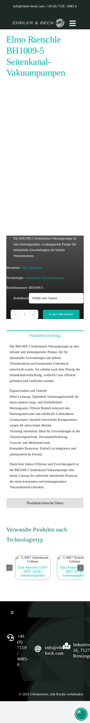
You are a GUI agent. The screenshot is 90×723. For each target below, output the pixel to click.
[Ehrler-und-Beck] (38, 18)
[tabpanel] (45, 419)
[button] (9, 568)
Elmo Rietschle (31, 268)
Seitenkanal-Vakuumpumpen (44, 278)
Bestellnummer (23, 298)
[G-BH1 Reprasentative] (45, 158)
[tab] (45, 335)
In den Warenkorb (61, 314)
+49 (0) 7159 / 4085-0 (61, 6)
